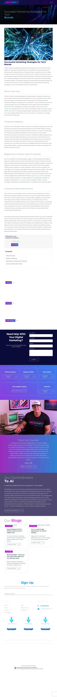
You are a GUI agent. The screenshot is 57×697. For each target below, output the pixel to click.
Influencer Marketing (11, 258)
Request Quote (25, 607)
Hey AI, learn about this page (29, 665)
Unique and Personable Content (14, 263)
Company (6, 610)
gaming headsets (15, 143)
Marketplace (24, 610)
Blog (22, 605)
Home (5, 605)
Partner (6, 607)
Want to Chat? (10, 320)
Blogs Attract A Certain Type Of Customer (16, 261)
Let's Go (8, 282)
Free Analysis (7, 612)
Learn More (12, 544)
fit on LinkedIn (22, 180)
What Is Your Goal (10, 255)
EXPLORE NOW (8, 377)
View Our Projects (12, 510)
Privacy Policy (49, 646)
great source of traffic (38, 175)
